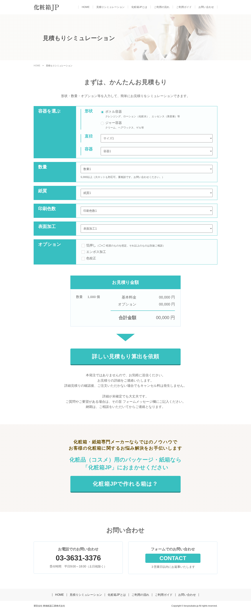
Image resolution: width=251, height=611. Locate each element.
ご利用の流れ (161, 7)
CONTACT (172, 558)
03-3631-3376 (78, 558)
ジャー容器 (113, 123)
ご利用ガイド (184, 7)
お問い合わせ (206, 7)
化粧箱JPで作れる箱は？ (125, 484)
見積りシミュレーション (110, 7)
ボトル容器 (113, 111)
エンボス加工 (96, 252)
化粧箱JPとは (139, 7)
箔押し (125, 245)
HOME (85, 7)
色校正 (91, 258)
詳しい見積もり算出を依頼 (125, 356)
